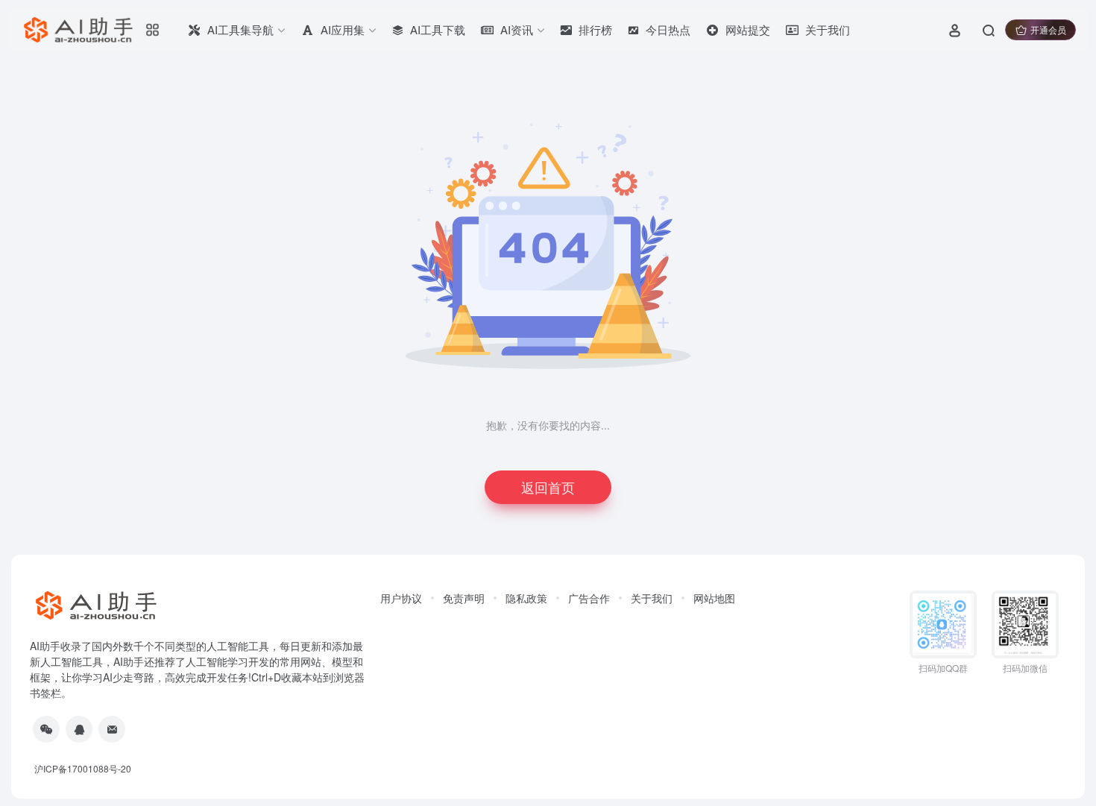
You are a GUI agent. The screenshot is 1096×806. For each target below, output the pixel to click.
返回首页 (548, 487)
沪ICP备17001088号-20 (82, 768)
